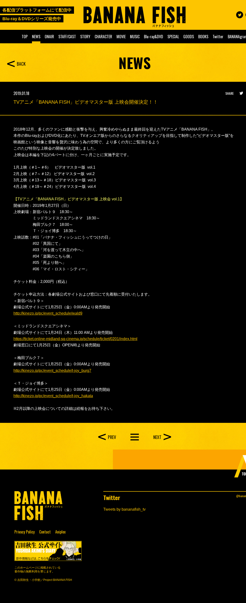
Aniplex (60, 532)
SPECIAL (173, 36)
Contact (45, 532)
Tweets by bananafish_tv (124, 509)
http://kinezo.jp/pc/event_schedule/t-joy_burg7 (52, 370)
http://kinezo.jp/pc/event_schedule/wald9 (47, 313)
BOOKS (203, 36)
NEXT (157, 437)
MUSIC (135, 36)
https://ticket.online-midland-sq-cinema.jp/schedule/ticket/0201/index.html (75, 339)
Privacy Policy (24, 532)
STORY (85, 36)
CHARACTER (103, 36)
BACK (21, 64)
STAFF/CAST (67, 36)
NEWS (36, 36)
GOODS (188, 36)
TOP (25, 36)
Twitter (218, 36)
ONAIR (49, 36)
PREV (112, 437)
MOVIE (121, 36)
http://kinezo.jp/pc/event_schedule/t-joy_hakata (53, 396)
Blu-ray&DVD (153, 36)
